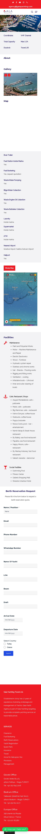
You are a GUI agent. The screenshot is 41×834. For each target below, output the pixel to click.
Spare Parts (8, 747)
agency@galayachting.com (20, 7)
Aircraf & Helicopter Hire (13, 757)
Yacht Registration (11, 743)
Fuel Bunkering (9, 737)
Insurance (7, 750)
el (8, 754)
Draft (6, 602)
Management (9, 764)
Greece (9, 647)
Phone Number (10, 535)
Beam (6, 589)
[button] (15, 829)
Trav (5, 754)
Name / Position (11, 508)
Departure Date (11, 629)
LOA (5, 575)
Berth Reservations (11, 740)
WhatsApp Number (12, 548)
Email (6, 521)
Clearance (7, 733)
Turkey (9, 644)
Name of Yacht (10, 562)
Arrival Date (9, 616)
